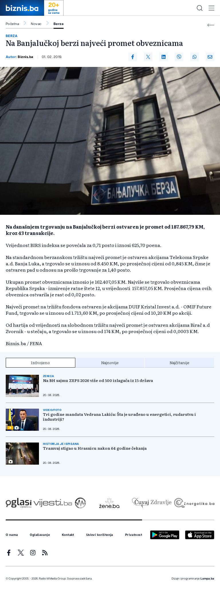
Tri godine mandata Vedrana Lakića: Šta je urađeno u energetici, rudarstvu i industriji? (119, 417)
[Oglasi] (19, 503)
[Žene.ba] (109, 503)
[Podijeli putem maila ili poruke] (210, 57)
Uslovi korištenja (99, 535)
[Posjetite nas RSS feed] (45, 553)
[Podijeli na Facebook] (132, 57)
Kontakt (68, 535)
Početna (12, 24)
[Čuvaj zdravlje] (151, 503)
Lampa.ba (207, 578)
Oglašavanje (40, 535)
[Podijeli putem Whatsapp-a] (194, 57)
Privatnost (133, 535)
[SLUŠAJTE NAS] (80, 503)
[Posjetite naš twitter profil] (21, 553)
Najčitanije (179, 362)
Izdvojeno (40, 362)
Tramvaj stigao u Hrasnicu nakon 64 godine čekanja (95, 448)
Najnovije (110, 362)
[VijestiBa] (52, 503)
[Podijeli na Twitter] (148, 57)
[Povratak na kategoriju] (210, 25)
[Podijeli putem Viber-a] (179, 57)
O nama (12, 535)
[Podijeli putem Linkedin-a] (163, 57)
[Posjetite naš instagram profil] (33, 553)
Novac (36, 24)
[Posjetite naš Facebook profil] (9, 553)
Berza (59, 24)
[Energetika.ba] (193, 503)
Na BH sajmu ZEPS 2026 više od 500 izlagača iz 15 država (98, 380)
